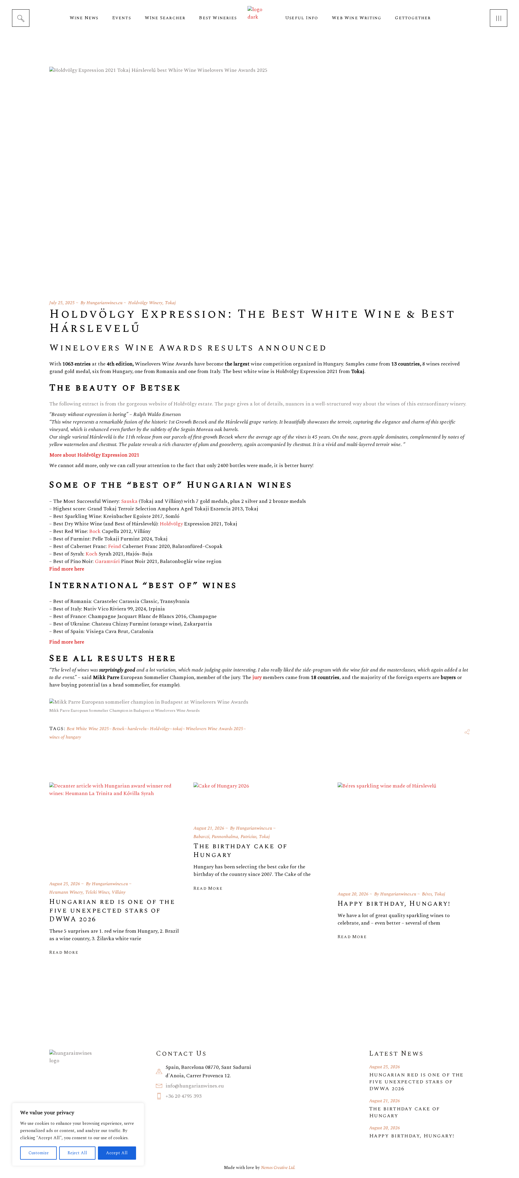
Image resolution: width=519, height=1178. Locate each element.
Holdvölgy (171, 524)
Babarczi (201, 836)
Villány (119, 892)
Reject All (77, 1153)
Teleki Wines (97, 892)
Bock (95, 531)
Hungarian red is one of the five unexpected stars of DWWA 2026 (112, 911)
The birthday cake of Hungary (240, 850)
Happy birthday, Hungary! (394, 903)
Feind (114, 546)
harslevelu (137, 728)
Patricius (248, 836)
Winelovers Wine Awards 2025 (214, 728)
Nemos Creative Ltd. (278, 1167)
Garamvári (107, 561)
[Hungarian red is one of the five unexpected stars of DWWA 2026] (115, 826)
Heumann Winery (66, 892)
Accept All (117, 1153)
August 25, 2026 (64, 883)
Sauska (129, 501)
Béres (427, 894)
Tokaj (170, 302)
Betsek (118, 728)
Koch (91, 554)
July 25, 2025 (62, 302)
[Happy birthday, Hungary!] (387, 831)
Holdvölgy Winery (145, 302)
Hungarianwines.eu (104, 302)
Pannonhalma (225, 836)
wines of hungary (65, 737)
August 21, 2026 (208, 828)
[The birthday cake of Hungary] (221, 799)
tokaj (177, 728)
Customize (39, 1153)
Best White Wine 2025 (88, 728)
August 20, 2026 (353, 894)
